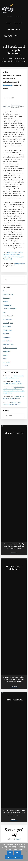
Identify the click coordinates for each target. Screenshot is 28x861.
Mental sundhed (7, 326)
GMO (4, 312)
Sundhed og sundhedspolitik (10, 348)
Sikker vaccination (14, 699)
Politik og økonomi (8, 340)
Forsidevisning (6, 298)
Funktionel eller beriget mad (10, 308)
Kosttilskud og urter (8, 323)
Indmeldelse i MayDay (14, 433)
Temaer (5, 358)
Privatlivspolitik (14, 857)
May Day (17, 839)
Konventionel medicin (8, 315)
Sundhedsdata (6, 351)
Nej (17, 852)
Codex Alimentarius (8, 294)
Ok (10, 852)
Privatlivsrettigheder (8, 344)
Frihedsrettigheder (7, 305)
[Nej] (26, 852)
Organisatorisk (6, 337)
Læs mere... (14, 553)
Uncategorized (6, 362)
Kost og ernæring (8, 58)
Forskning (5, 301)
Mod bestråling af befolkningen (14, 567)
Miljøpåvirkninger (7, 330)
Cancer (5, 290)
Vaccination (6, 365)
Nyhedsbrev (6, 333)
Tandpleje (5, 355)
